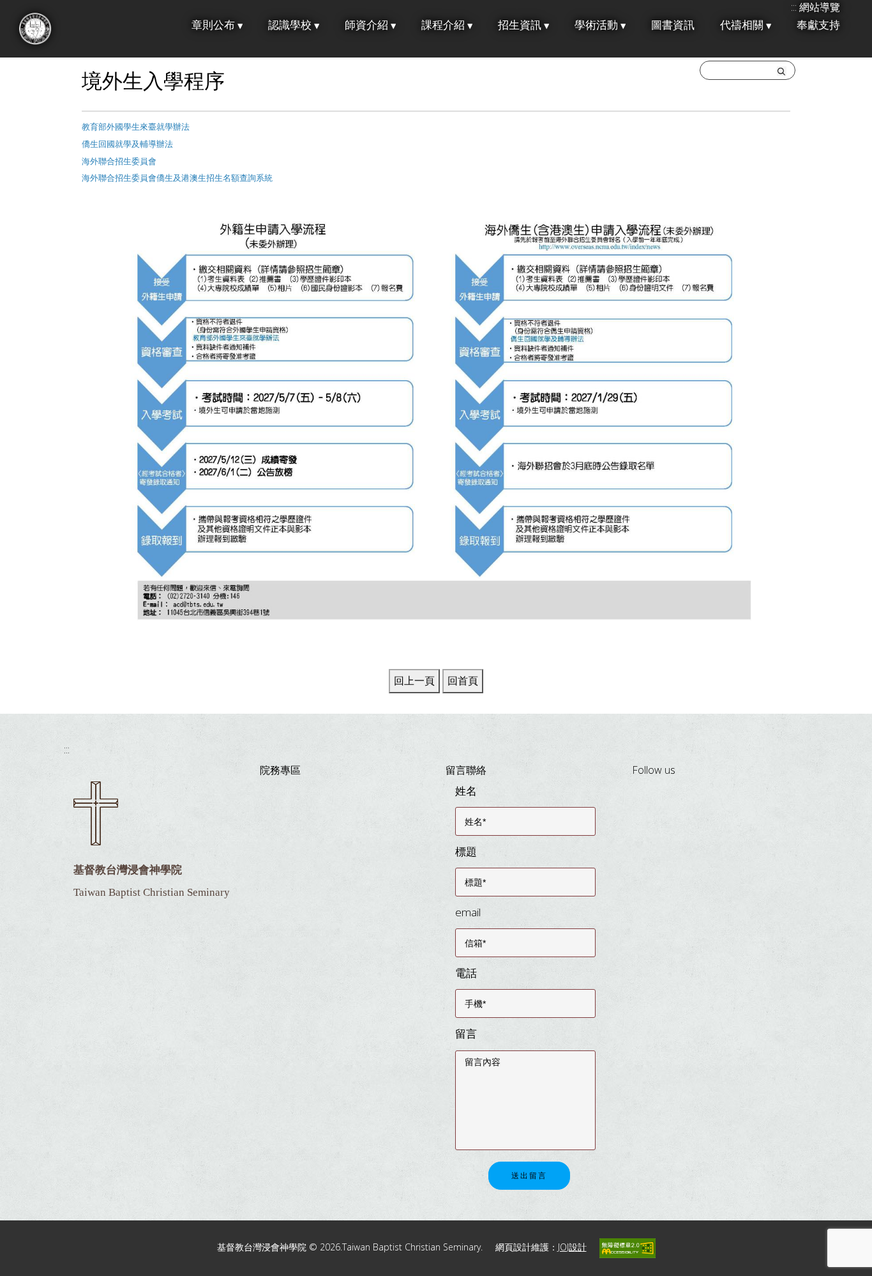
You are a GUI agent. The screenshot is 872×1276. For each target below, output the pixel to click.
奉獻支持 (818, 25)
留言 (466, 1033)
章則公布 (213, 25)
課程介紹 (443, 25)
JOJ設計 (572, 1247)
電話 (466, 972)
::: (67, 749)
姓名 (466, 790)
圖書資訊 (673, 25)
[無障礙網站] (627, 1247)
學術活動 (596, 25)
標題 (466, 851)
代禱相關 (741, 25)
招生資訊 (519, 25)
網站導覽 (819, 7)
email (468, 912)
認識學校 (290, 25)
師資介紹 (366, 25)
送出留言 (529, 1175)
